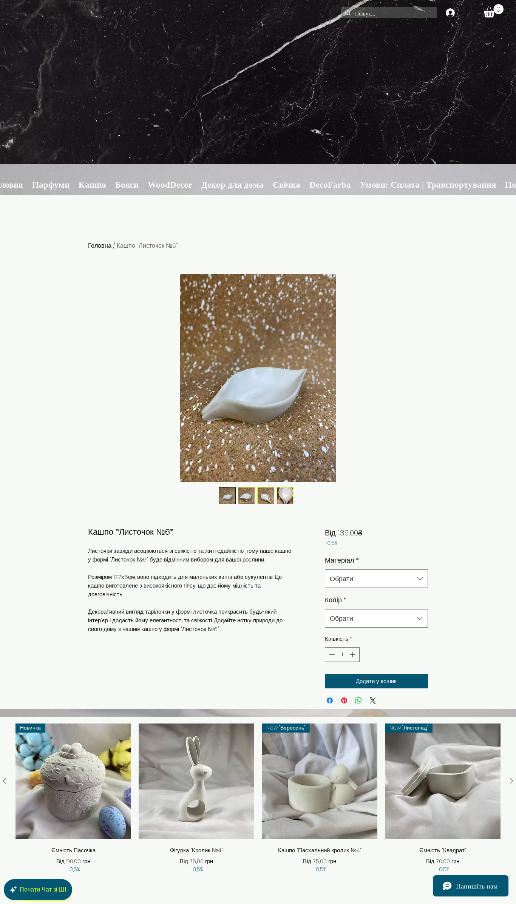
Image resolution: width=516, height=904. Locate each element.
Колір (335, 600)
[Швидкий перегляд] (196, 781)
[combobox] (376, 578)
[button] (494, 10)
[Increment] (353, 655)
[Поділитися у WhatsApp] (358, 700)
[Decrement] (331, 655)
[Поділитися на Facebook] (329, 700)
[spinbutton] (342, 655)
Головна (99, 245)
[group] (258, 798)
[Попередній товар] (4, 780)
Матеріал (342, 560)
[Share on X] (372, 700)
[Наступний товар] (511, 780)
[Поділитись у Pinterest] (344, 700)
